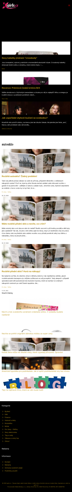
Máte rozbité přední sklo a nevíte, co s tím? (24, 224)
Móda (3, 68)
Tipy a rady (5, 98)
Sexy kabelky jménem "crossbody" (19, 58)
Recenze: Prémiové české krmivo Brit (21, 88)
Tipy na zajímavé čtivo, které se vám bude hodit (22, 390)
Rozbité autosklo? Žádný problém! (19, 176)
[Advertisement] (36, 22)
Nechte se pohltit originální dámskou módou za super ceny (27, 333)
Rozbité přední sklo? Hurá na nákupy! (21, 271)
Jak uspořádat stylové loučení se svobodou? (25, 118)
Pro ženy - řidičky (6, 192)
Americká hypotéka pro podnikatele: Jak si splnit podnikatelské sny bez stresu (36, 371)
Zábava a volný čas (7, 128)
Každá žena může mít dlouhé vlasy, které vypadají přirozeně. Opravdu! (32, 352)
